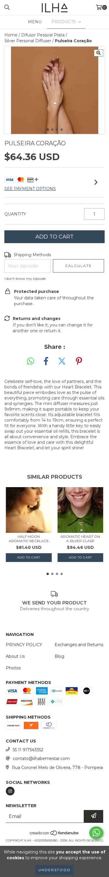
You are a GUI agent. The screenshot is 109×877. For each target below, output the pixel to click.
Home (10, 35)
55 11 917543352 (28, 749)
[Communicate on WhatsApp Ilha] (96, 832)
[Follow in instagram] (10, 791)
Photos (13, 668)
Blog (59, 656)
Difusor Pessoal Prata (43, 35)
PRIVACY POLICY (24, 644)
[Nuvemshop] (54, 835)
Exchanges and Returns (79, 644)
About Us (15, 656)
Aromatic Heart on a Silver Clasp (80, 538)
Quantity (15, 214)
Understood (54, 870)
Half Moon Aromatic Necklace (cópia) (29, 538)
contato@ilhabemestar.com (41, 758)
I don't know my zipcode (25, 278)
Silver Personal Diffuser (27, 40)
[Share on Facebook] (45, 361)
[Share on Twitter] (61, 361)
